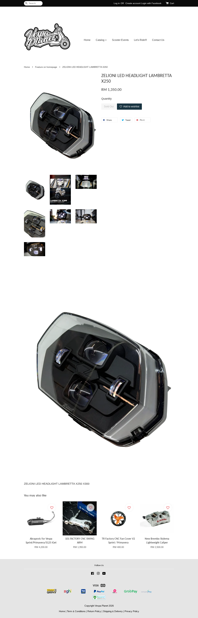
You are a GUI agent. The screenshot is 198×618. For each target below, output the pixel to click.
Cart (172, 3)
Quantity (106, 98)
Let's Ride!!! (140, 40)
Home (87, 40)
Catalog (100, 40)
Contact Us (158, 40)
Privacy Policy (132, 611)
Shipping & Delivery (113, 611)
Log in (117, 3)
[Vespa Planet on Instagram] (98, 574)
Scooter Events (120, 40)
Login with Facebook (151, 3)
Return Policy (94, 611)
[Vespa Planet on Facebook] (92, 574)
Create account (132, 3)
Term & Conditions (76, 611)
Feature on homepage (46, 67)
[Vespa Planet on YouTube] (104, 574)
